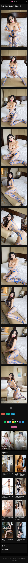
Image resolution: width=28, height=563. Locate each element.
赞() (14, 426)
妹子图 (5, 8)
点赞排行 (18, 558)
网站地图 (23, 558)
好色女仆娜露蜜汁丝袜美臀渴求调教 (20, 496)
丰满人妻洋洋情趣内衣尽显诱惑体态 (7, 540)
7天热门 (14, 558)
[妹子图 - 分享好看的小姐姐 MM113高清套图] (14, 2)
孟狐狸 (8, 414)
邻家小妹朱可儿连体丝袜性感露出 (20, 518)
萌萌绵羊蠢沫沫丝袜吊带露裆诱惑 (7, 518)
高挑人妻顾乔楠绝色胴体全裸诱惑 (20, 540)
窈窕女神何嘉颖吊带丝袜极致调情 (7, 496)
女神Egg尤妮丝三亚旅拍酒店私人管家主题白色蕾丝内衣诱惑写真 (20, 474)
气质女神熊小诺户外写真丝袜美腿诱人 (7, 473)
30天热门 (9, 558)
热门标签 (5, 558)
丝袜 (3, 414)
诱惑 (13, 414)
